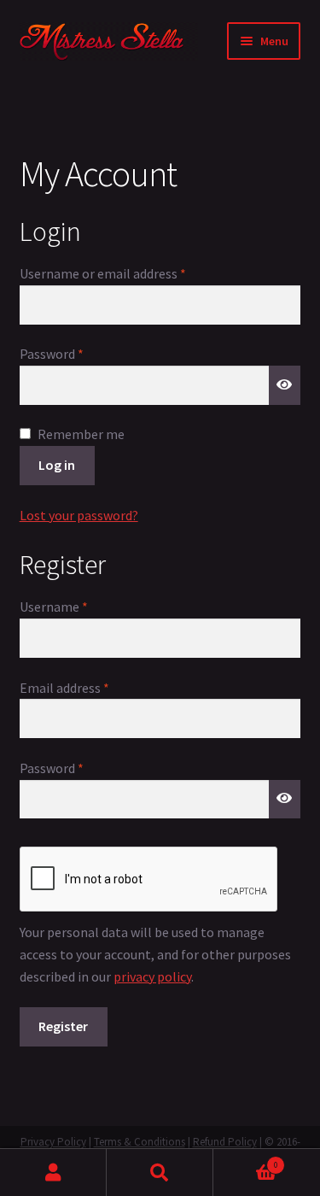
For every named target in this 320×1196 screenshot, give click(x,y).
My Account (53, 1172)
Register (63, 1026)
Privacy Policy (53, 1141)
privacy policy (152, 976)
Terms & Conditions (139, 1141)
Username (79, 606)
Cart (245, 1161)
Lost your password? (79, 515)
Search (160, 1172)
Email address (90, 687)
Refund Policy (225, 1141)
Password (77, 353)
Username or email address (128, 273)
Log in (56, 464)
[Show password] (285, 385)
